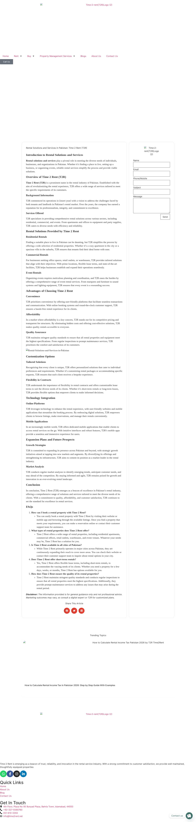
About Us (96, 56)
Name (136, 160)
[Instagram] (16, 773)
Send (165, 217)
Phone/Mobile (140, 178)
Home (6, 56)
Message (137, 196)
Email (136, 169)
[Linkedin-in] (23, 773)
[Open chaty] (189, 816)
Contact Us (112, 56)
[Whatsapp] (3, 773)
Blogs (83, 56)
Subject (137, 187)
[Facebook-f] (10, 773)
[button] (67, 611)
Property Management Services (56, 56)
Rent (16, 56)
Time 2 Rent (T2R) (36, 182)
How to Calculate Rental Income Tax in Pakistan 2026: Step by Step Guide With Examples (70, 685)
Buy (29, 56)
